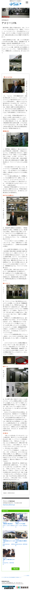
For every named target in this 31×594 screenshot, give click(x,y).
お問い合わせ (7, 577)
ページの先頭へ (26, 575)
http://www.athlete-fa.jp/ (9, 504)
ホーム (3, 577)
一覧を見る (15, 568)
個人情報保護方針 (12, 577)
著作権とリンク (18, 577)
